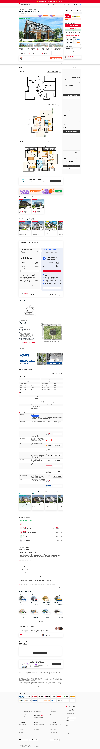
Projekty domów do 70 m (23, 716)
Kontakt (79, 6)
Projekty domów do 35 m (23, 714)
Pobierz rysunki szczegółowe (72, 95)
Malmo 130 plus (24, 505)
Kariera (67, 731)
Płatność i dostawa (53, 727)
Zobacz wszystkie (60, 218)
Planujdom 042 (48, 230)
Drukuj (53, 373)
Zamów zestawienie (54, 294)
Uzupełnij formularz (56, 664)
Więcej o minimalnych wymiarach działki (51, 341)
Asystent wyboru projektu (54, 711)
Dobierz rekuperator (57, 485)
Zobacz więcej (57, 455)
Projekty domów (22, 9)
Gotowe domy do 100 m (38, 713)
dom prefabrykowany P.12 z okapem (37, 505)
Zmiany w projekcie (22, 726)
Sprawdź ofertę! (57, 460)
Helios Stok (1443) (22, 208)
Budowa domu (42, 4)
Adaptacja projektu (22, 729)
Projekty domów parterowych (24, 709)
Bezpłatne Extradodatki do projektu (55, 726)
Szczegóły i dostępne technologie (52, 288)
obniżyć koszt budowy (34, 285)
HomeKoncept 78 (35, 230)
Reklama (67, 730)
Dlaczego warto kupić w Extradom (55, 724)
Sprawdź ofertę (57, 434)
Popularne (39, 6)
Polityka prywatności (53, 732)
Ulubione (51, 708)
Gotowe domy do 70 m (38, 711)
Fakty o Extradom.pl (37, 729)
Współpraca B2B (68, 726)
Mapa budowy (52, 714)
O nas (67, 725)
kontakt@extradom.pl (70, 713)
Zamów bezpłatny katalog (23, 724)
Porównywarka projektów (54, 709)
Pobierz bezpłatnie (56, 181)
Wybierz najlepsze (57, 450)
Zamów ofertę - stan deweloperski (52, 271)
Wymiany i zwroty (53, 729)
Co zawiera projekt (22, 727)
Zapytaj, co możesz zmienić (71, 97)
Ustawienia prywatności (54, 734)
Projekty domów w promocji (39, 724)
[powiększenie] (60, 71)
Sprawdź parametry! (57, 476)
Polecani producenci (22, 734)
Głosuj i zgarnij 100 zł (56, 58)
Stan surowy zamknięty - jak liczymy (29, 271)
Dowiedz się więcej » (34, 419)
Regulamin (51, 730)
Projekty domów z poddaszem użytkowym (26, 711)
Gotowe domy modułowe (38, 708)
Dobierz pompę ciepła (57, 465)
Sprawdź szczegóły (57, 440)
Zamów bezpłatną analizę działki (28, 342)
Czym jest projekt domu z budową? (40, 717)
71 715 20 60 (68, 3)
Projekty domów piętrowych (23, 712)
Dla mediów (67, 733)
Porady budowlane (22, 730)
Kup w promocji (74, 25)
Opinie (35, 726)
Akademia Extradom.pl (38, 727)
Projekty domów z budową (38, 719)
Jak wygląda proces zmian (77, 67)
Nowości (35, 6)
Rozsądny (21, 230)
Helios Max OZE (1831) (36, 208)
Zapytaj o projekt (73, 28)
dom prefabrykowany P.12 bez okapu (51, 505)
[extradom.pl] (23, 4)
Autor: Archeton (21, 348)
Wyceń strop (57, 445)
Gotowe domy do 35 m (38, 709)
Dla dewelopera (74, 6)
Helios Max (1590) (27, 9)
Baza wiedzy (21, 732)
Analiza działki (68, 6)
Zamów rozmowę (77, 57)
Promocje (51, 6)
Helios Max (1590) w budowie (27, 628)
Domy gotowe (48, 4)
